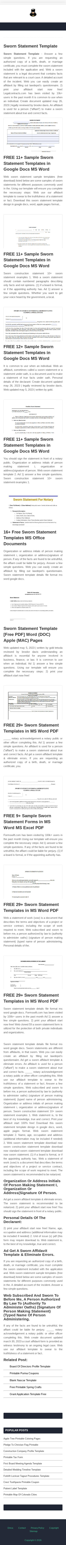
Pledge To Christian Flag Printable (21, 1444)
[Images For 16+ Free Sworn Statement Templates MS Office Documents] (33, 509)
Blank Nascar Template (23, 1380)
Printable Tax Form (13, 1457)
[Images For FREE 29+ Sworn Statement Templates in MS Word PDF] (33, 702)
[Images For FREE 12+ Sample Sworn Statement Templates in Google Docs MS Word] (33, 324)
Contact (22, 1528)
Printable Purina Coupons (24, 1373)
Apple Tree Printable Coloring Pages (22, 1438)
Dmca (10, 1528)
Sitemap (33, 1531)
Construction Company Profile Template (24, 1451)
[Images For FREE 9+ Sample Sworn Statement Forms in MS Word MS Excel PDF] (33, 793)
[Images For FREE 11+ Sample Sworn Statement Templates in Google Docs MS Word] (33, 135)
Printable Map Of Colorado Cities (20, 1494)
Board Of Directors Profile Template (30, 1366)
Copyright (54, 1528)
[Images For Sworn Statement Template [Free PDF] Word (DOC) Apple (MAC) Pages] (33, 606)
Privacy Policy (37, 1528)
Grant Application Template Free (28, 1394)
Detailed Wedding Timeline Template (22, 1469)
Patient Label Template (15, 1488)
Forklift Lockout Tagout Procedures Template (26, 1476)
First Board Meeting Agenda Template (23, 1463)
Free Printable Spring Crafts (26, 1387)
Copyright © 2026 (33, 1540)
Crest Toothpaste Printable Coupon (21, 1482)
